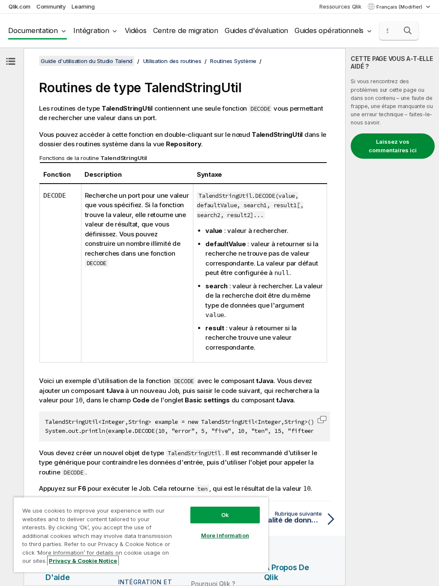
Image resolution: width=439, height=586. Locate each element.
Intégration (91, 30)
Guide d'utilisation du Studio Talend (86, 60)
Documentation (33, 30)
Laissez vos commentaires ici (393, 146)
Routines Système (233, 60)
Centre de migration (185, 30)
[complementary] (392, 317)
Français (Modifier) (400, 7)
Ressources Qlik (340, 6)
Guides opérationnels (329, 30)
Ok (225, 514)
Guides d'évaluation (256, 30)
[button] (407, 30)
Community (51, 6)
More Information (225, 535)
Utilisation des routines (172, 60)
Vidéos (136, 30)
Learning (83, 6)
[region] (141, 534)
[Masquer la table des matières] (10, 61)
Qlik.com (19, 6)
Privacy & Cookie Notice (83, 560)
